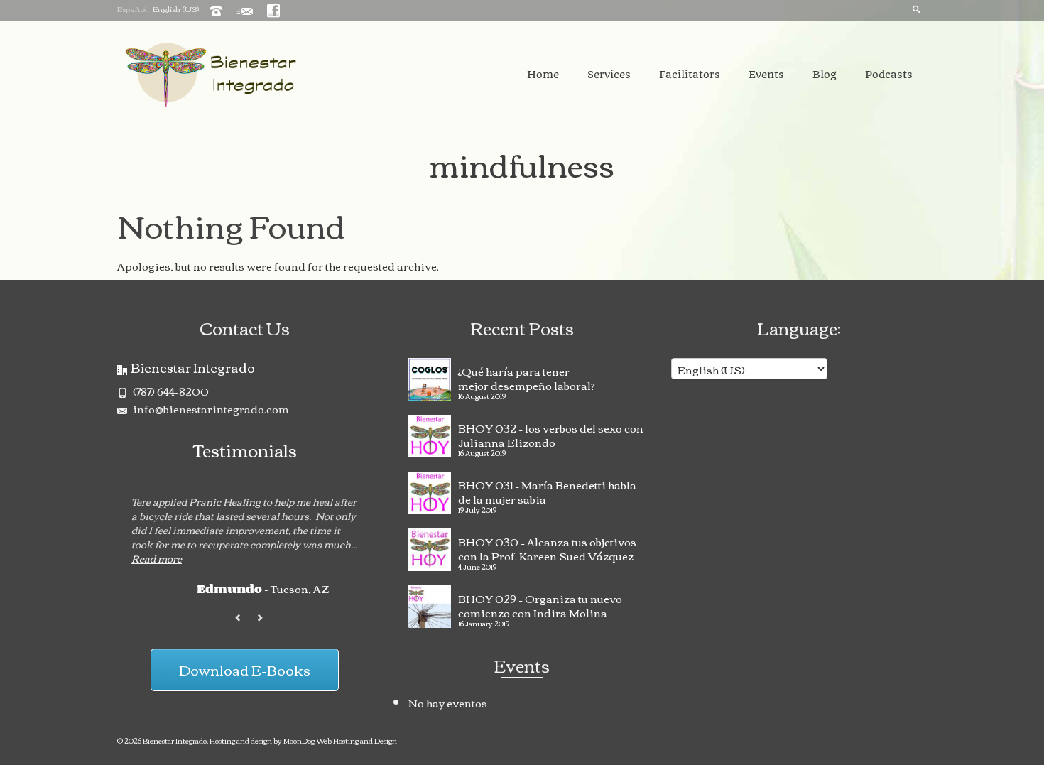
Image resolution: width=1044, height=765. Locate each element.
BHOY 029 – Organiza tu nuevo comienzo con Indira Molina (540, 603)
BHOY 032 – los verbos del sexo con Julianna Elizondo (550, 433)
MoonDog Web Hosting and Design (340, 740)
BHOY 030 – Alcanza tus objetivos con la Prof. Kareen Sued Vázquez (547, 547)
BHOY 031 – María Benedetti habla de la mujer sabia (547, 490)
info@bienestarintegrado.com (210, 408)
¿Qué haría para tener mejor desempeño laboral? (526, 376)
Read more (156, 558)
